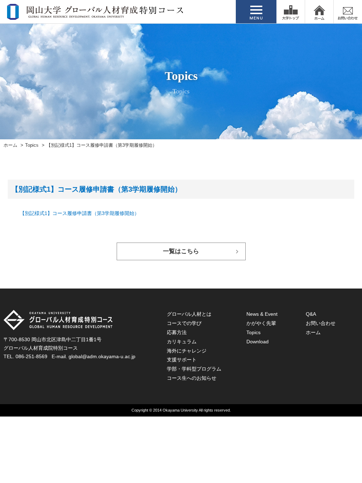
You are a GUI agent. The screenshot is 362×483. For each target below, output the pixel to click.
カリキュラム (182, 341)
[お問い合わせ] (348, 11)
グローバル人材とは (189, 314)
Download (257, 341)
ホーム (10, 145)
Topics (32, 145)
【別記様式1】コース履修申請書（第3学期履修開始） (79, 213)
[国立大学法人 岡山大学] (290, 11)
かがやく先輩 (261, 323)
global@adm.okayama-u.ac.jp (102, 356)
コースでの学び (184, 323)
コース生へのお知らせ (191, 378)
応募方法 (177, 332)
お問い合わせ (320, 323)
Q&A (311, 314)
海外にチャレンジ (186, 351)
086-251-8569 (31, 356)
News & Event (262, 314)
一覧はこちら (181, 251)
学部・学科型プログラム (194, 369)
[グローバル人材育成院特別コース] (96, 15)
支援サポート (182, 359)
